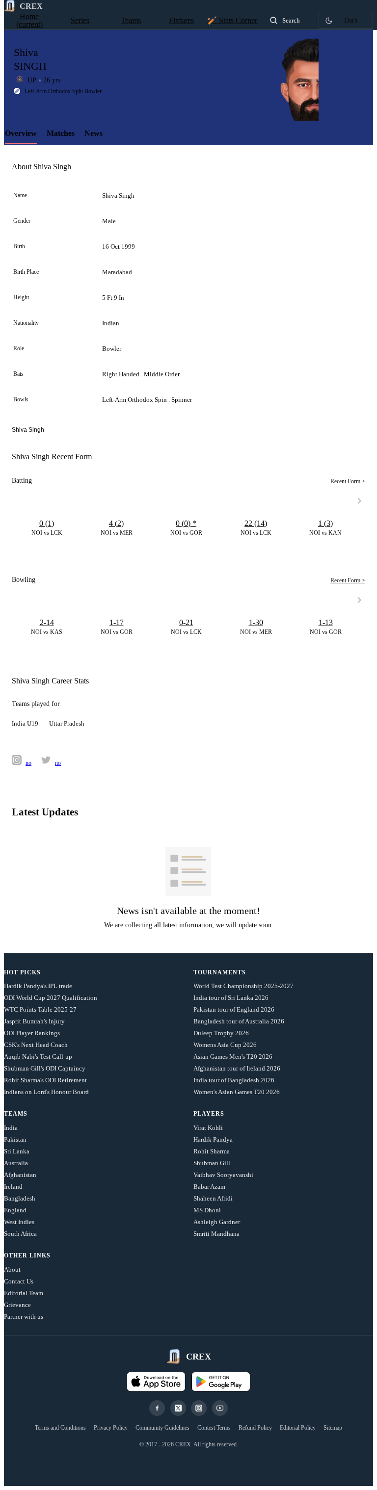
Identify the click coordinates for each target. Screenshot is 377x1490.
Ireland (13, 1186)
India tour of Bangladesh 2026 (233, 1080)
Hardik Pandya (213, 1139)
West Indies (19, 1222)
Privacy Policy (111, 1427)
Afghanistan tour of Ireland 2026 (236, 1068)
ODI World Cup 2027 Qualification (50, 997)
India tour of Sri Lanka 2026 (231, 997)
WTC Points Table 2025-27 (40, 1009)
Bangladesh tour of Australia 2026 (238, 1021)
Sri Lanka (16, 1151)
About (12, 1269)
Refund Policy (255, 1427)
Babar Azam (209, 1186)
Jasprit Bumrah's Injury (34, 1021)
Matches (61, 133)
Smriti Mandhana (216, 1233)
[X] (178, 1408)
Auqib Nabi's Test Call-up (38, 1056)
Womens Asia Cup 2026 (225, 1044)
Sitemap (332, 1427)
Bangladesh (19, 1198)
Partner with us (23, 1316)
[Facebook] (157, 1408)
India (11, 1127)
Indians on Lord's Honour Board (46, 1092)
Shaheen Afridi (213, 1198)
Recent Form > (347, 481)
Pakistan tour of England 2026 (233, 1009)
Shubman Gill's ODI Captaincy (44, 1068)
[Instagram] (199, 1408)
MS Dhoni (207, 1210)
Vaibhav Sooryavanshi (223, 1174)
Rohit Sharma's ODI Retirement (45, 1080)
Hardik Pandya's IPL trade (38, 986)
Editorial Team (23, 1293)
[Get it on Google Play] (220, 1381)
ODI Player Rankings (32, 1033)
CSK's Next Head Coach (36, 1044)
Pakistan (15, 1139)
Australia (16, 1163)
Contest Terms (214, 1427)
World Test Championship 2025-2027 (243, 986)
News (93, 133)
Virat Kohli (208, 1127)
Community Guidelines (162, 1427)
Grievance (17, 1304)
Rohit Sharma (211, 1151)
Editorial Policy (298, 1427)
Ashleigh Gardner (216, 1222)
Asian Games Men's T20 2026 (232, 1056)
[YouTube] (220, 1408)
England (15, 1210)
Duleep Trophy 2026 (221, 1033)
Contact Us (18, 1281)
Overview (21, 133)
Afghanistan (20, 1174)
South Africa (20, 1233)
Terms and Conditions (60, 1427)
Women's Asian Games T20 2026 (236, 1092)
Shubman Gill (211, 1163)
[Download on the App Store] (156, 1381)
